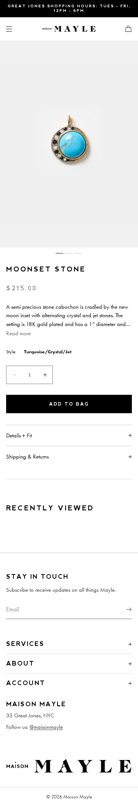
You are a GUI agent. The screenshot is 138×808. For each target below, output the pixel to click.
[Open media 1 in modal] (69, 144)
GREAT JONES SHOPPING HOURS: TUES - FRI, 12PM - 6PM (69, 8)
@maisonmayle (46, 727)
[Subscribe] (122, 609)
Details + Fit (19, 435)
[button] (125, 28)
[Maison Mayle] (69, 28)
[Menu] (15, 28)
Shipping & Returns (27, 456)
